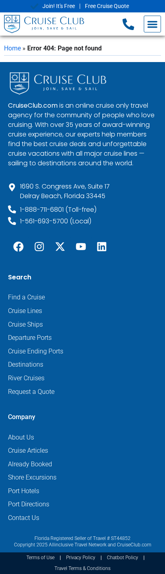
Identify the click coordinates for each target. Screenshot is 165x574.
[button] (152, 24)
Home (12, 48)
